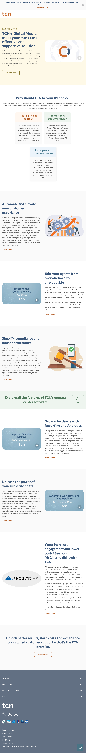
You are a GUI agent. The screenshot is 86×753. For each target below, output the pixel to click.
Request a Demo (11, 73)
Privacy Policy (7, 733)
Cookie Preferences (9, 743)
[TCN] (6, 14)
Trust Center (6, 740)
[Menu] (82, 13)
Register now (43, 7)
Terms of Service (8, 730)
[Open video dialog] (64, 51)
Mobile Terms (7, 737)
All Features (78, 400)
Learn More (8, 249)
